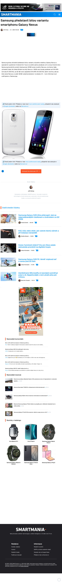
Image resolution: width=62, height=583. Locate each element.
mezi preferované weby (36, 104)
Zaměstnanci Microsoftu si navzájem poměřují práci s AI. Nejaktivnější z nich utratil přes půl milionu (38, 275)
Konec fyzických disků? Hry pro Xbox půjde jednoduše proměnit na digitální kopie (37, 246)
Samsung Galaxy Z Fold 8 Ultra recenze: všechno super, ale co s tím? (30, 412)
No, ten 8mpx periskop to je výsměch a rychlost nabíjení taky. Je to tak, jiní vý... (24, 370)
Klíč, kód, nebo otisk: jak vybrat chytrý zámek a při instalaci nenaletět (38, 232)
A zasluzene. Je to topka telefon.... (14, 351)
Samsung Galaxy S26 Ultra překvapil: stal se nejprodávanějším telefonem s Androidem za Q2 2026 (38, 217)
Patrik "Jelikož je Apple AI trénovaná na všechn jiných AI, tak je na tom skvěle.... (24, 344)
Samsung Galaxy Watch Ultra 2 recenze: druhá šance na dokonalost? (31, 395)
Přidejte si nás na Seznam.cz (41, 555)
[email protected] (24, 566)
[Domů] (11, 14)
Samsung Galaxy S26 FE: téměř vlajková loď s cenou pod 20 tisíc (37, 260)
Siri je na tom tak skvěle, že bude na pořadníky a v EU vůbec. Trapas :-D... (23, 364)
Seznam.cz (24, 106)
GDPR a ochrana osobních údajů (42, 549)
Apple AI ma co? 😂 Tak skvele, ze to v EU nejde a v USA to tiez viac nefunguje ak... (25, 357)
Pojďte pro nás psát (16, 555)
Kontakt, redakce (15, 547)
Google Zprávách (9, 106)
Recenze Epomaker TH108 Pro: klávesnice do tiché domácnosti (29, 387)
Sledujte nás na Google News (41, 552)
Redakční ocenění (38, 547)
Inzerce (13, 549)
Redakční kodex (15, 552)
